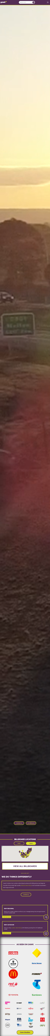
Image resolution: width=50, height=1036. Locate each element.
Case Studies (25, 1032)
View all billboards (25, 866)
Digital (31, 843)
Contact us (19, 823)
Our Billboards (31, 823)
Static (19, 843)
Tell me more (6, 917)
